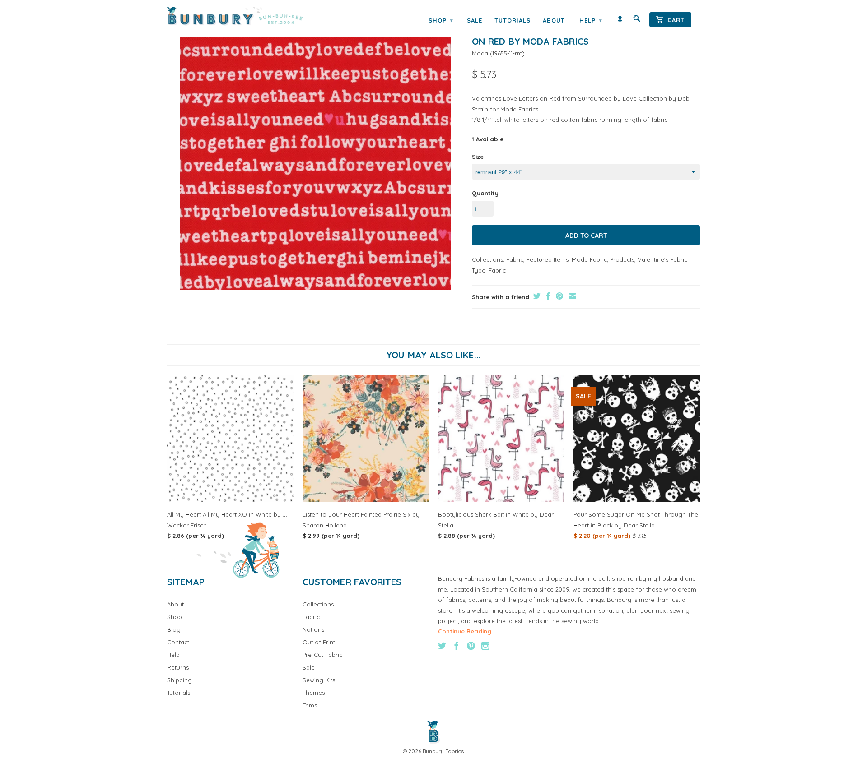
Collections (318, 604)
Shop (441, 20)
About (554, 20)
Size (478, 156)
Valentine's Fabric (662, 259)
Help (590, 20)
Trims (310, 705)
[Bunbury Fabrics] (247, 16)
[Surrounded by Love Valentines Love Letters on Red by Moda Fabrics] (315, 154)
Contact (178, 642)
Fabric (514, 259)
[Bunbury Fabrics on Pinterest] (471, 646)
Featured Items (548, 259)
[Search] (637, 20)
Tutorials (512, 20)
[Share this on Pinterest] (558, 296)
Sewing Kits (319, 680)
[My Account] (620, 20)
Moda (480, 53)
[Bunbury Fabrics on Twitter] (442, 646)
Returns (178, 667)
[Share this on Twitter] (536, 296)
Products (622, 259)
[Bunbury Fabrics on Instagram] (485, 646)
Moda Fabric (589, 259)
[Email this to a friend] (571, 296)
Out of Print (319, 642)
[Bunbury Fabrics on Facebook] (456, 646)
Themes (314, 692)
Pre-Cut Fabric (322, 654)
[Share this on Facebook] (547, 296)
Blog (174, 629)
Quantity (485, 193)
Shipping (179, 680)
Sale (474, 20)
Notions (313, 629)
